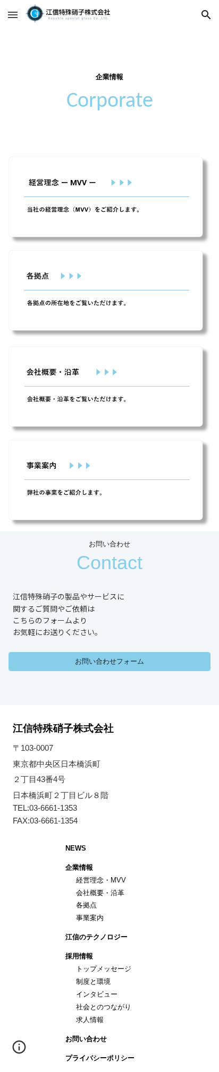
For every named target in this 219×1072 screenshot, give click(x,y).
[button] (13, 14)
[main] (109, 91)
